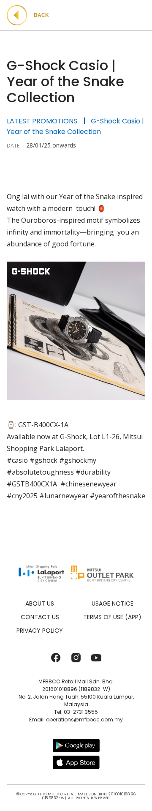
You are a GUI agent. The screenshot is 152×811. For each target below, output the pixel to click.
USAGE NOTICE (112, 603)
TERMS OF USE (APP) (112, 617)
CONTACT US (40, 617)
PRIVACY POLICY (39, 630)
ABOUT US (39, 603)
